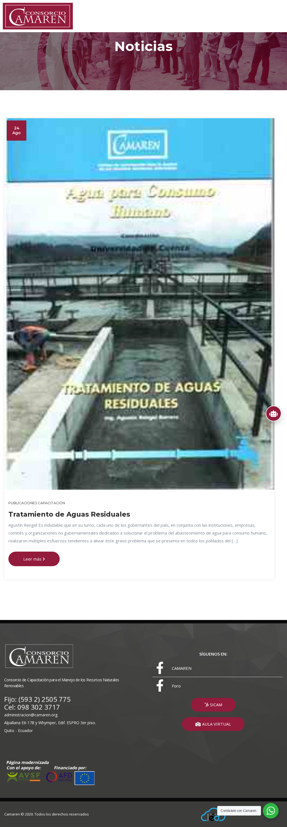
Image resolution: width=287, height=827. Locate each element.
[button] (213, 705)
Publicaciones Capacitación (36, 503)
